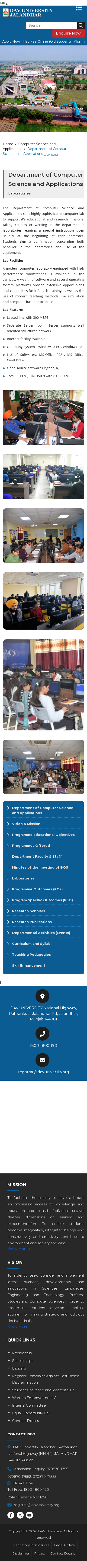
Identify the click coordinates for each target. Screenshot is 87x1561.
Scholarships (22, 1360)
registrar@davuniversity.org (43, 1072)
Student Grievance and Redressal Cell (44, 1390)
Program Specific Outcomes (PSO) (42, 900)
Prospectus (22, 1353)
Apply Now (11, 41)
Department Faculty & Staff (37, 856)
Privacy (39, 1553)
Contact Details (25, 1420)
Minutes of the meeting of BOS (40, 867)
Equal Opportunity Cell (31, 1413)
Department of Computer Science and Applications (42, 810)
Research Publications (32, 922)
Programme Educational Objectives (43, 835)
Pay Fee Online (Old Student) (47, 41)
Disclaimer (20, 1553)
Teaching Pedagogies (31, 955)
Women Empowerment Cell (36, 1397)
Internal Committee (29, 1405)
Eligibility (19, 1368)
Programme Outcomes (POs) (37, 889)
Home (8, 144)
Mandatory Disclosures (30, 1545)
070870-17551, (58, 1469)
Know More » (18, 1248)
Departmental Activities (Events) (41, 933)
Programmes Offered (31, 846)
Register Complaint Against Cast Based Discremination (45, 1379)
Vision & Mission (26, 824)
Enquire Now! (68, 33)
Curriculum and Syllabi (32, 944)
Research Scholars (28, 911)
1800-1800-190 (43, 1045)
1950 (44, 1497)
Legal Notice (64, 1545)
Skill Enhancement (28, 965)
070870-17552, (19, 1476)
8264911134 (22, 1483)
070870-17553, (45, 1476)
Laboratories (23, 878)
